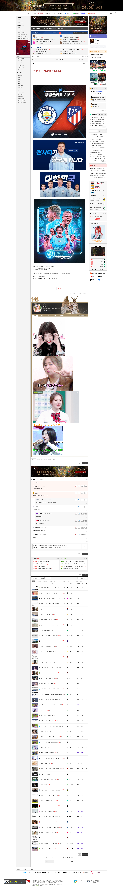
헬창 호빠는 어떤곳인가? (47, 848)
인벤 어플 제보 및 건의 (22, 34)
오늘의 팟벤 (20, 62)
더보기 (50, 311)
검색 (72, 861)
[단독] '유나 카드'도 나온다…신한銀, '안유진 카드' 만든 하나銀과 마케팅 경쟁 (58, 667)
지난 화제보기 (76, 32)
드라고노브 (71, 587)
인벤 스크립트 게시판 (22, 36)
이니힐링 (47, 311)
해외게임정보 (20, 85)
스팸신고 (79, 293)
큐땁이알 (70, 609)
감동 (81, 581)
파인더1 (70, 657)
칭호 (55, 315)
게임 (64, 581)
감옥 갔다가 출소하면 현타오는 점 (49, 795)
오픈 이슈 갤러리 (21, 58)
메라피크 (70, 837)
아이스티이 (71, 784)
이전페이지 (73, 553)
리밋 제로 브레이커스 (22, 98)
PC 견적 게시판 (21, 67)
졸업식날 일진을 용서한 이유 (48, 821)
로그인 (111, 13)
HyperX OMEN (21, 92)
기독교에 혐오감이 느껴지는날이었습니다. (51, 768)
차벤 (19, 79)
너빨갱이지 (71, 848)
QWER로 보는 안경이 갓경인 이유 (49, 672)
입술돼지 (70, 614)
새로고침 (86, 479)
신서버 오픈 (53, 8)
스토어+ (104, 51)
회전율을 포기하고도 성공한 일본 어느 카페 (51, 704)
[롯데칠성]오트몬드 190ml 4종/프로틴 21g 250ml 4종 (98, 168)
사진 (72, 581)
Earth (70, 720)
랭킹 (48, 315)
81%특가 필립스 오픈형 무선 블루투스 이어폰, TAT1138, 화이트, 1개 (98, 175)
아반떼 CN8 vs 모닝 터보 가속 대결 (49, 806)
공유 (68, 293)
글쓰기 (85, 574)
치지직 (19, 77)
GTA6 (19, 104)
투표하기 (98, 219)
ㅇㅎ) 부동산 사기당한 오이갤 (48, 832)
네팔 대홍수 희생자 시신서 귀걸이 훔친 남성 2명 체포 (53, 603)
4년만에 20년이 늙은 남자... (48, 752)
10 (69, 857)
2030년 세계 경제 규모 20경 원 (48, 779)
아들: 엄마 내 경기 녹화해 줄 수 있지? (50, 736)
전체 (33, 581)
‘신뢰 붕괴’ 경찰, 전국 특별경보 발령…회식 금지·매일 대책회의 (55, 688)
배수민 (70, 710)
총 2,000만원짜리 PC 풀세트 (48, 800)
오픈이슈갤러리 (85, 56)
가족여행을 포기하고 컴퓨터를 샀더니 (50, 827)
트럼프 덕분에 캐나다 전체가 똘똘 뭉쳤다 (51, 726)
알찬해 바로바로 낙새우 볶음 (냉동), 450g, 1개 (98, 170)
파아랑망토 (71, 811)
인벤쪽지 (44, 311)
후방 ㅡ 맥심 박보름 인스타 (48, 651)
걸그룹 (19, 81)
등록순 (38, 479)
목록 (81, 63)
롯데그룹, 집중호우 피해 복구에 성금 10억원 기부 (52, 816)
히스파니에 (71, 806)
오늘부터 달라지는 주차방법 (48, 678)
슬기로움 (35, 59)
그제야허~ (44, 784)
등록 (84, 546)
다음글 (37, 553)
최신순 (41, 479)
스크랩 (71, 293)
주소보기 (33, 56)
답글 (86, 496)
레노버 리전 (20, 94)
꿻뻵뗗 (70, 747)
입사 (69, 667)
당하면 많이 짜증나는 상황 (48, 837)
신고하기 (75, 293)
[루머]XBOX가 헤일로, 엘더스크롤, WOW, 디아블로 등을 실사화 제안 (56, 694)
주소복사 (33, 459)
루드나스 (70, 598)
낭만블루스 (71, 635)
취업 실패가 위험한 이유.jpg (48, 720)
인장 (35, 315)
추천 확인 (84, 293)
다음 (72, 857)
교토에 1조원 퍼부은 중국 (47, 811)
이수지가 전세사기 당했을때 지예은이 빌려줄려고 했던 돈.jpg (55, 625)
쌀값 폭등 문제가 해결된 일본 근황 (49, 742)
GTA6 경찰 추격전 (46, 630)
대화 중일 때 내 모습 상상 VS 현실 (49, 699)
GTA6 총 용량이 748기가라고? (48, 619)
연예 (45, 581)
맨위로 (79, 553)
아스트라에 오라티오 (22, 102)
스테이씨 (44, 710)
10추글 (42, 578)
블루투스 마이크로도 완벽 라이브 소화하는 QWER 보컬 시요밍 (55, 609)
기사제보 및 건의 (21, 32)
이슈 (39, 581)
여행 (19, 83)
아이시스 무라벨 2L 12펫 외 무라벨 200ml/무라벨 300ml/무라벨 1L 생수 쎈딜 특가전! (98, 177)
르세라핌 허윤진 (45, 763)
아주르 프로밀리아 (21, 100)
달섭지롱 (70, 593)
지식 (68, 581)
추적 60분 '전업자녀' (46, 774)
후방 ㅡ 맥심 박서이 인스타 (48, 646)
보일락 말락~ (45, 747)
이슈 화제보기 (84, 32)
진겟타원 (70, 641)
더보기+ (58, 558)
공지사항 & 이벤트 (21, 27)
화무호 (70, 832)
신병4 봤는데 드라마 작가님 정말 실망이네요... (52, 593)
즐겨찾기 (48, 578)
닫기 (26, 879)
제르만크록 (71, 768)
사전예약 (66, 8)
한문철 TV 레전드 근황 (47, 715)
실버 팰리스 (20, 96)
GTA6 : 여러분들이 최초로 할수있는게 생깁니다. (52, 587)
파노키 (70, 630)
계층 (77, 581)
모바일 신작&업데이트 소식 (23, 38)
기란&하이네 (59, 8)
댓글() (84, 63)
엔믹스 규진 (44, 731)
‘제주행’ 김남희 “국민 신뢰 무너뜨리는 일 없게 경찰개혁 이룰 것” (55, 657)
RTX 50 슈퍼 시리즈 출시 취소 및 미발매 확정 (52, 598)
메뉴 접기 (81, 315)
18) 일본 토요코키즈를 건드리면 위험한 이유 (51, 790)
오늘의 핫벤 (20, 60)
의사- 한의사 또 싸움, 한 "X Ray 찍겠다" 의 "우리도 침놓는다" (55, 758)
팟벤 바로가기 (20, 75)
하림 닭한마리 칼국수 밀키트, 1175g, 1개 (98, 173)
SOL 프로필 (62, 315)
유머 (51, 581)
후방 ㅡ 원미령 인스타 (47, 614)
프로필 (42, 315)
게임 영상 (20, 87)
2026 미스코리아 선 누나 (47, 683)
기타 (85, 581)
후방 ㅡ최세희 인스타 (46, 662)
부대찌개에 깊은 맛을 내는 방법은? (49, 843)
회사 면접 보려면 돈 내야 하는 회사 (49, 635)
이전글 (42, 553)
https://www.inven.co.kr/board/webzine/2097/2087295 (46, 459)
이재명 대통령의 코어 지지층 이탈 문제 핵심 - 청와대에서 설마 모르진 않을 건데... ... (60, 641)
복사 (38, 56)
